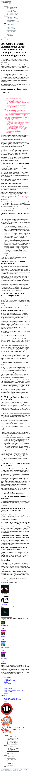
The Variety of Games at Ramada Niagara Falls (16, 114)
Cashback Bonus (11, 20)
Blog (5, 37)
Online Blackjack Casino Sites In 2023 (13, 690)
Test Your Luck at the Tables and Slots (17, 111)
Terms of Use (7, 679)
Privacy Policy (7, 677)
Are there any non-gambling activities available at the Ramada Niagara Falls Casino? (18, 123)
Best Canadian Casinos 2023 (11, 698)
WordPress (9, 729)
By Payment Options (12, 14)
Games (5, 25)
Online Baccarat (11, 31)
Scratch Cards (10, 34)
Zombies (3, 636)
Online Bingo (10, 27)
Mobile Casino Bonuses (13, 21)
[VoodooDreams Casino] (5, 615)
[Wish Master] (3, 657)
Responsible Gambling (9, 680)
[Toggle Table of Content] (2, 96)
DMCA (6, 682)
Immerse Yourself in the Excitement (17, 110)
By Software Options (12, 13)
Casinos (6, 6)
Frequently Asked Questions (12, 118)
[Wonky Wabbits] (3, 646)
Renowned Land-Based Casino (16, 101)
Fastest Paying (10, 10)
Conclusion (8, 132)
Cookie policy (7, 683)
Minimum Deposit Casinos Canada (12, 699)
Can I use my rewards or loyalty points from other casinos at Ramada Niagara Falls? (18, 125)
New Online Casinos (12, 7)
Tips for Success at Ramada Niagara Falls (15, 115)
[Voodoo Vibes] (3, 624)
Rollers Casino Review (6, 584)
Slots (5, 23)
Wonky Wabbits (5, 647)
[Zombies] (3, 635)
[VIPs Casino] (5, 603)
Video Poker (10, 35)
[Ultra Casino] (5, 592)
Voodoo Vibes (4, 625)
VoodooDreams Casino (6, 617)
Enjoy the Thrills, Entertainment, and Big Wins (19, 113)
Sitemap (6, 693)
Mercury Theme (17, 729)
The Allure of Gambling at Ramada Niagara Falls (17, 117)
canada (5, 701)
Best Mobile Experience (13, 8)
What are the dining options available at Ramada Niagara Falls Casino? (17, 130)
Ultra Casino (4, 593)
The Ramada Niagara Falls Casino (13, 100)
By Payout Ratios (11, 11)
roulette (22, 196)
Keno (8, 32)
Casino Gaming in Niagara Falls (13, 98)
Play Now (3, 630)
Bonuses (6, 16)
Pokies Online (10, 24)
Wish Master (4, 658)
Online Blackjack (11, 30)
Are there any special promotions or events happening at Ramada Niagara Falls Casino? (17, 128)
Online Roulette (11, 28)
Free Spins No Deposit (12, 18)
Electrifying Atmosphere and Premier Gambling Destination (16, 106)
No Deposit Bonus (11, 17)
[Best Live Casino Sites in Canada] (6, 3)
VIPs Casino (4, 604)
